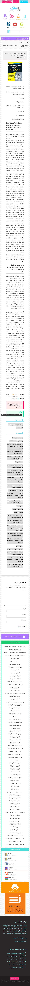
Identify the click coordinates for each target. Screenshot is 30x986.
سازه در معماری (16, 728)
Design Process (19, 462)
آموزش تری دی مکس (16, 667)
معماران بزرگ (16, 804)
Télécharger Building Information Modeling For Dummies (15, 495)
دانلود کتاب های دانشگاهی (15, 11)
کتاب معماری (20, 428)
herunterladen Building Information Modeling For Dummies (15, 480)
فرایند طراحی (10, 549)
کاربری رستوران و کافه (16, 757)
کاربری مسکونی (16, 774)
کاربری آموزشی (16, 743)
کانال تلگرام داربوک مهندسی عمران (17, 956)
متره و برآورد (16, 786)
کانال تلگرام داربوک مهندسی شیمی (16, 959)
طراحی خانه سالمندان (15, 734)
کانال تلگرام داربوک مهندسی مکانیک (16, 962)
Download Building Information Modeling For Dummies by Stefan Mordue (15, 472)
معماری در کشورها (16, 821)
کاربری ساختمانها (16, 763)
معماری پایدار (16, 815)
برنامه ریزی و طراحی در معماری (16, 693)
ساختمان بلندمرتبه (16, 725)
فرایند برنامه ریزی (19, 549)
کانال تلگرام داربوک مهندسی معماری (16, 953)
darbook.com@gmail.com (21, 941)
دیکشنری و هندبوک (16, 713)
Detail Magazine (13, 650)
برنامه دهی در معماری (18, 509)
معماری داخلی (16, 818)
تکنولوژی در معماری (16, 705)
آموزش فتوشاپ (16, 676)
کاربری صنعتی (16, 766)
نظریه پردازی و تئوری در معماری (16, 838)
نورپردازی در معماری (16, 841)
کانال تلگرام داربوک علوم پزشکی (17, 967)
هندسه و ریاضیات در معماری (16, 844)
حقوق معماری (16, 711)
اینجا (18, 399)
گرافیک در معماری (16, 783)
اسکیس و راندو (16, 687)
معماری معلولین (16, 827)
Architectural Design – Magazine (13, 647)
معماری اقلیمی (16, 809)
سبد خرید (16, 2)
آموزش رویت (16, 673)
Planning (21, 490)
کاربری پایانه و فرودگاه (16, 751)
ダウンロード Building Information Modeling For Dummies (15, 559)
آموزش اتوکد (16, 661)
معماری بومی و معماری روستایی (16, 812)
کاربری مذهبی (16, 772)
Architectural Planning (17, 438)
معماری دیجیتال (16, 824)
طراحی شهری (16, 737)
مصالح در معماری (16, 801)
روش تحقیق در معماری (16, 722)
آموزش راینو (16, 670)
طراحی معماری (19, 546)
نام (25, 609)
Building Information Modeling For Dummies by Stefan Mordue (15, 446)
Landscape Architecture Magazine (14, 653)
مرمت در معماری (16, 798)
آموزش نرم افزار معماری (16, 682)
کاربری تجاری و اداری (16, 754)
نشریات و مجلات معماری (16, 835)
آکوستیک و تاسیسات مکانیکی (16, 655)
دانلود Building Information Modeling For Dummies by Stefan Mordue (15, 528)
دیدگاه (24, 591)
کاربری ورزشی (16, 780)
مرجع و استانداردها (16, 795)
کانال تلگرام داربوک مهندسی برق (17, 965)
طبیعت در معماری (16, 731)
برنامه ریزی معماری (18, 512)
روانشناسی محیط (16, 719)
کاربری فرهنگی (16, 769)
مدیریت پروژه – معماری (16, 792)
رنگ (16, 716)
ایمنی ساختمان (16, 690)
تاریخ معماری (16, 699)
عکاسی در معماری (16, 740)
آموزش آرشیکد (16, 658)
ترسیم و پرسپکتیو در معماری (16, 702)
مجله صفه (16, 789)
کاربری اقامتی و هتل (16, 745)
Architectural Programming (16, 441)
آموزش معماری (16, 679)
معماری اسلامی (16, 806)
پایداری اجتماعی (16, 696)
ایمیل (24, 614)
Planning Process (13, 490)
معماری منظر (16, 830)
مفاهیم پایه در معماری (16, 833)
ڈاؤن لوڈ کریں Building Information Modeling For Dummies (15, 541)
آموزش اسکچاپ (16, 664)
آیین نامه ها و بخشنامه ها (16, 684)
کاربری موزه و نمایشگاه (16, 777)
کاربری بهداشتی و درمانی (16, 748)
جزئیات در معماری (16, 708)
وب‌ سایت (23, 620)
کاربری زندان (16, 760)
